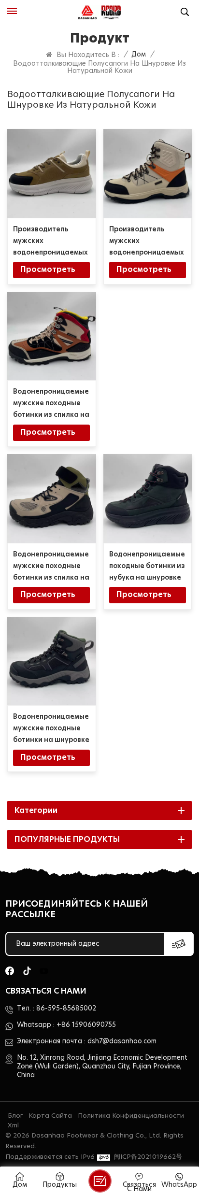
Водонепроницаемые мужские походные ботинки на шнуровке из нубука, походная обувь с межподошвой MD (51, 729)
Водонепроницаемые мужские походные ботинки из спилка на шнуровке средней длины (51, 404)
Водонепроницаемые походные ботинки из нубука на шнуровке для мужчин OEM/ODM (147, 567)
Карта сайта (50, 1116)
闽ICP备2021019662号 (148, 1157)
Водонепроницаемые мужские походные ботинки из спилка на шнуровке (51, 567)
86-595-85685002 (66, 1008)
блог (15, 1116)
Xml (13, 1126)
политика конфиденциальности (131, 1116)
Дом (138, 54)
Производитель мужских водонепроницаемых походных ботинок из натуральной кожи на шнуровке (147, 242)
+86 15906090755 (86, 1025)
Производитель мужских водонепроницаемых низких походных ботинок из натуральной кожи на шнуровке (50, 242)
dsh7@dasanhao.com (121, 1041)
